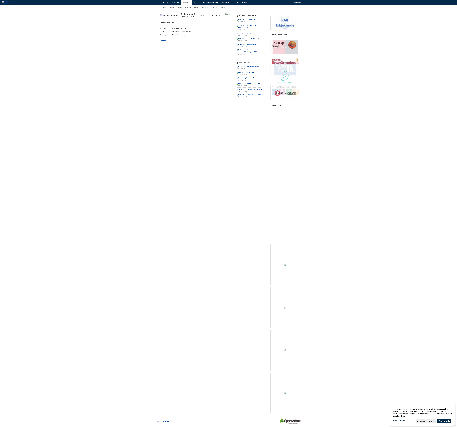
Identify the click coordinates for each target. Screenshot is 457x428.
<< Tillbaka (163, 41)
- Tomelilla (246, 72)
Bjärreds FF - (247, 44)
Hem (166, 2)
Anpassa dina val (399, 421)
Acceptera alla (444, 421)
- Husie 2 (249, 95)
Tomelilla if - (250, 89)
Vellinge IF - (247, 33)
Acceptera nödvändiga (425, 421)
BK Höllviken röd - (248, 67)
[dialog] (422, 415)
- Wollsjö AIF (247, 19)
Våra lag (186, 2)
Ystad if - (246, 78)
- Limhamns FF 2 (248, 38)
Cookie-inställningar (163, 421)
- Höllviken (250, 83)
